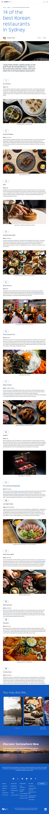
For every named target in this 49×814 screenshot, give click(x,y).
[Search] (44, 2)
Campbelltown (10, 394)
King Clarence (37, 290)
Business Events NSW (32, 793)
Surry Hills (35, 139)
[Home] (7, 1)
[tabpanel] (13, 711)
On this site (14, 783)
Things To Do (14, 788)
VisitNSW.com (32, 786)
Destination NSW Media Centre (32, 796)
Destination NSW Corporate (32, 789)
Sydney (4, 783)
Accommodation (15, 795)
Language (41, 783)
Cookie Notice (5, 792)
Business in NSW (23, 795)
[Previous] (41, 728)
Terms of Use (5, 795)
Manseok (23, 628)
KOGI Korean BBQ (41, 561)
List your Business (24, 793)
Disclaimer (4, 788)
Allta (15, 225)
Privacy (3, 790)
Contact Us (4, 786)
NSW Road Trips (14, 790)
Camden (34, 341)
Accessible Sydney (22, 790)
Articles (8, 7)
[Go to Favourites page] (47, 1)
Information (23, 783)
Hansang (12, 240)
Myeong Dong (6, 611)
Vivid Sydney (31, 799)
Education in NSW (24, 798)
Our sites (31, 783)
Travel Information (22, 787)
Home (4, 7)
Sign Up (6, 754)
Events (12, 792)
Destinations (14, 786)
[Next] (44, 728)
